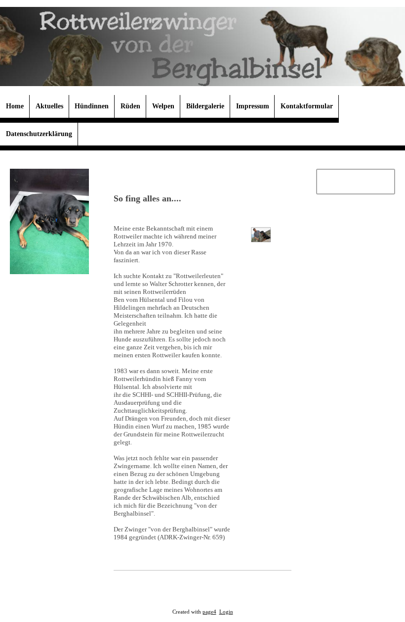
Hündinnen (92, 106)
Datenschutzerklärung (39, 134)
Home (15, 106)
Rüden (130, 106)
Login (226, 612)
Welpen (163, 106)
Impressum (252, 106)
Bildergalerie (205, 106)
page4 (209, 612)
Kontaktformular (307, 106)
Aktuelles (49, 106)
